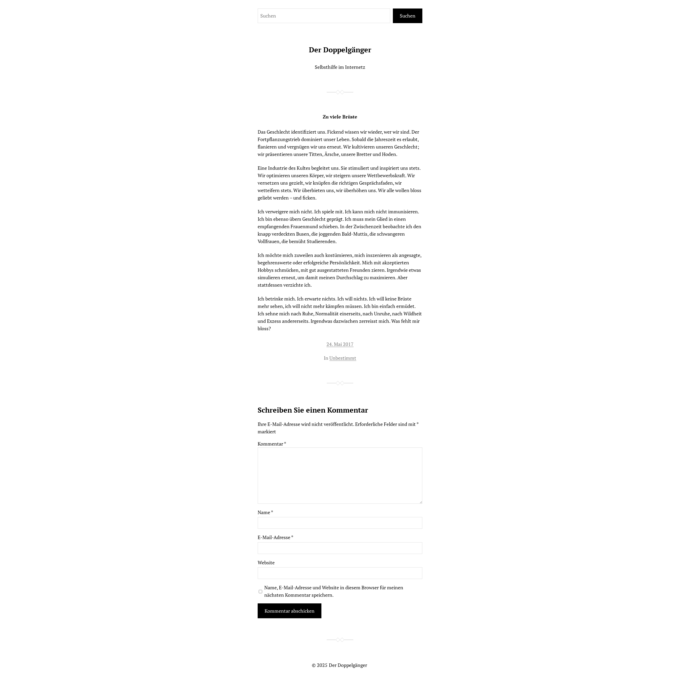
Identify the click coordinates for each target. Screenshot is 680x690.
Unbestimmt (342, 358)
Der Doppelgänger (340, 49)
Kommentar (272, 444)
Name (265, 512)
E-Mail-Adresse (275, 537)
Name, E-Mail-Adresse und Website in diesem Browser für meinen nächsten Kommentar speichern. (333, 591)
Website (266, 562)
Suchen (407, 15)
